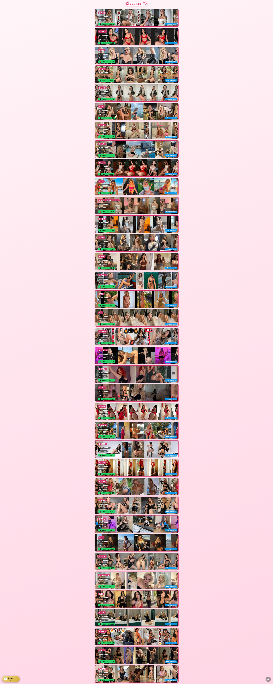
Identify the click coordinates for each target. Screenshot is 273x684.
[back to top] (268, 679)
